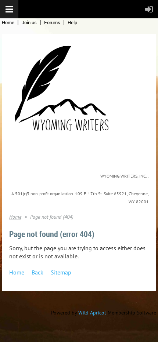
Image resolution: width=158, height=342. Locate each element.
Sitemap (61, 272)
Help (72, 22)
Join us (29, 22)
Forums (52, 22)
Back (37, 272)
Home (8, 22)
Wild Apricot (92, 312)
